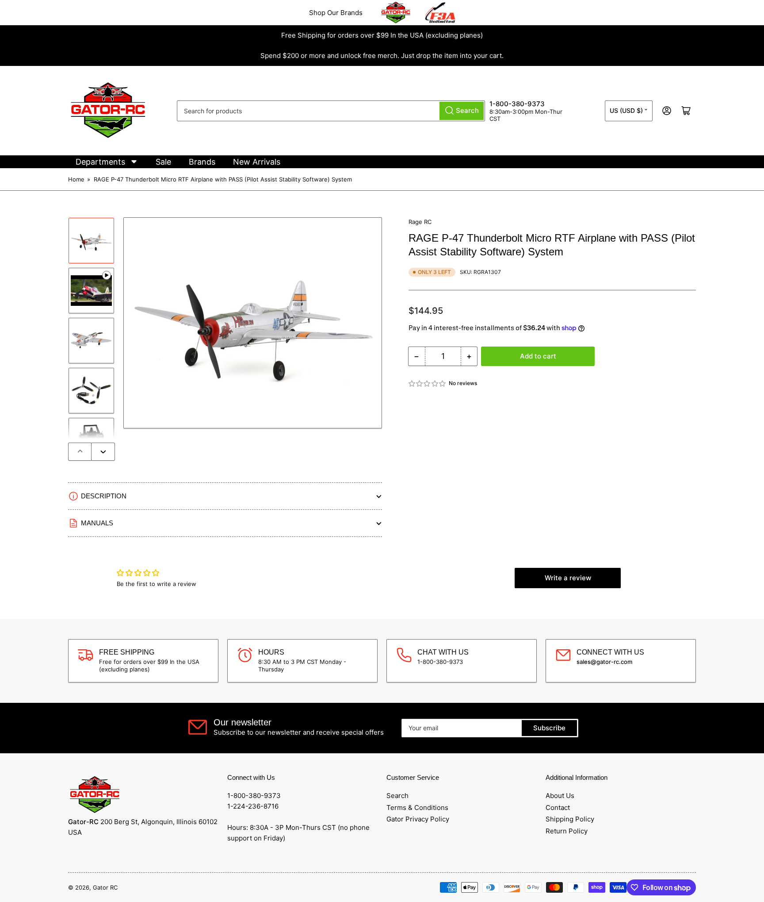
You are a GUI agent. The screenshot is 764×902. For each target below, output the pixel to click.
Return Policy (567, 831)
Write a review (568, 578)
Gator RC (105, 887)
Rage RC (420, 221)
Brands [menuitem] (202, 161)
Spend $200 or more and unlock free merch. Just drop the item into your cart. (382, 55)
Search (397, 795)
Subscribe (549, 728)
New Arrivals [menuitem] (256, 161)
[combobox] (331, 110)
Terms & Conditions (417, 807)
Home (76, 179)
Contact (558, 807)
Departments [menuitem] (100, 161)
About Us (560, 795)
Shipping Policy (570, 819)
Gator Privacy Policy (417, 819)
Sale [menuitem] (163, 161)
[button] (428, 383)
